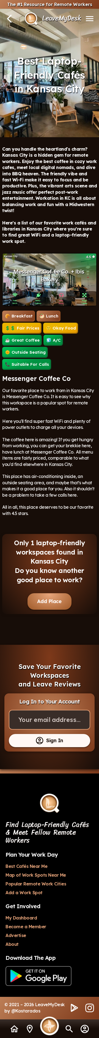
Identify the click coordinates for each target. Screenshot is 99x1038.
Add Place (49, 601)
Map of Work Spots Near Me (36, 875)
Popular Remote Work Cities (36, 884)
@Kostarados (25, 1011)
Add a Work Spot (24, 892)
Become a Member (26, 926)
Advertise (16, 935)
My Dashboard (21, 918)
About (12, 944)
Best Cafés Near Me (26, 866)
